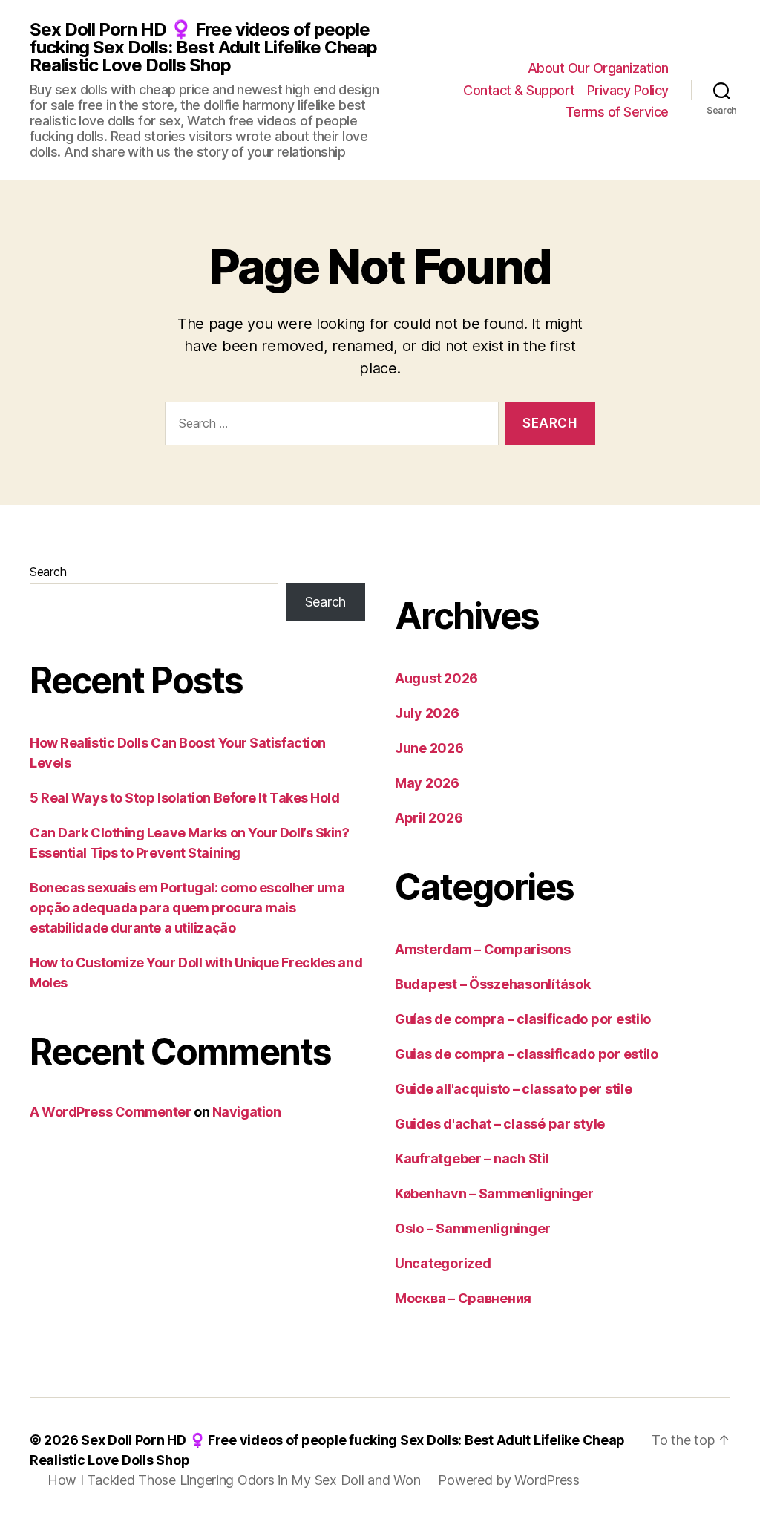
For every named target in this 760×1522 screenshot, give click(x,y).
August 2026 (436, 678)
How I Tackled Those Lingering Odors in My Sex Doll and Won (234, 1480)
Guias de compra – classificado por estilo (526, 1054)
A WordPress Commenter (110, 1112)
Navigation (246, 1112)
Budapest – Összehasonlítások (492, 984)
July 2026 (427, 713)
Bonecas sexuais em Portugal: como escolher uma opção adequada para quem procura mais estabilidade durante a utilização (187, 907)
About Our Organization (598, 68)
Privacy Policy (628, 90)
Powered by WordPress (509, 1480)
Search (48, 571)
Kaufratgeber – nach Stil (472, 1158)
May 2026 (427, 783)
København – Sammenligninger (494, 1193)
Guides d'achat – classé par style (500, 1123)
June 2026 (429, 748)
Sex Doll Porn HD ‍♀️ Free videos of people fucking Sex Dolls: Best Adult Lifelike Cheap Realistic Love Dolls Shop (203, 47)
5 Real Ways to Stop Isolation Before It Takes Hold (185, 798)
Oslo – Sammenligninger (473, 1228)
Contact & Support (519, 90)
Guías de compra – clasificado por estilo (523, 1019)
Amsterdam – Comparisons (483, 949)
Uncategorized (443, 1263)
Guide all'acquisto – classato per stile (513, 1089)
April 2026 (428, 818)
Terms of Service (617, 112)
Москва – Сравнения (463, 1298)
